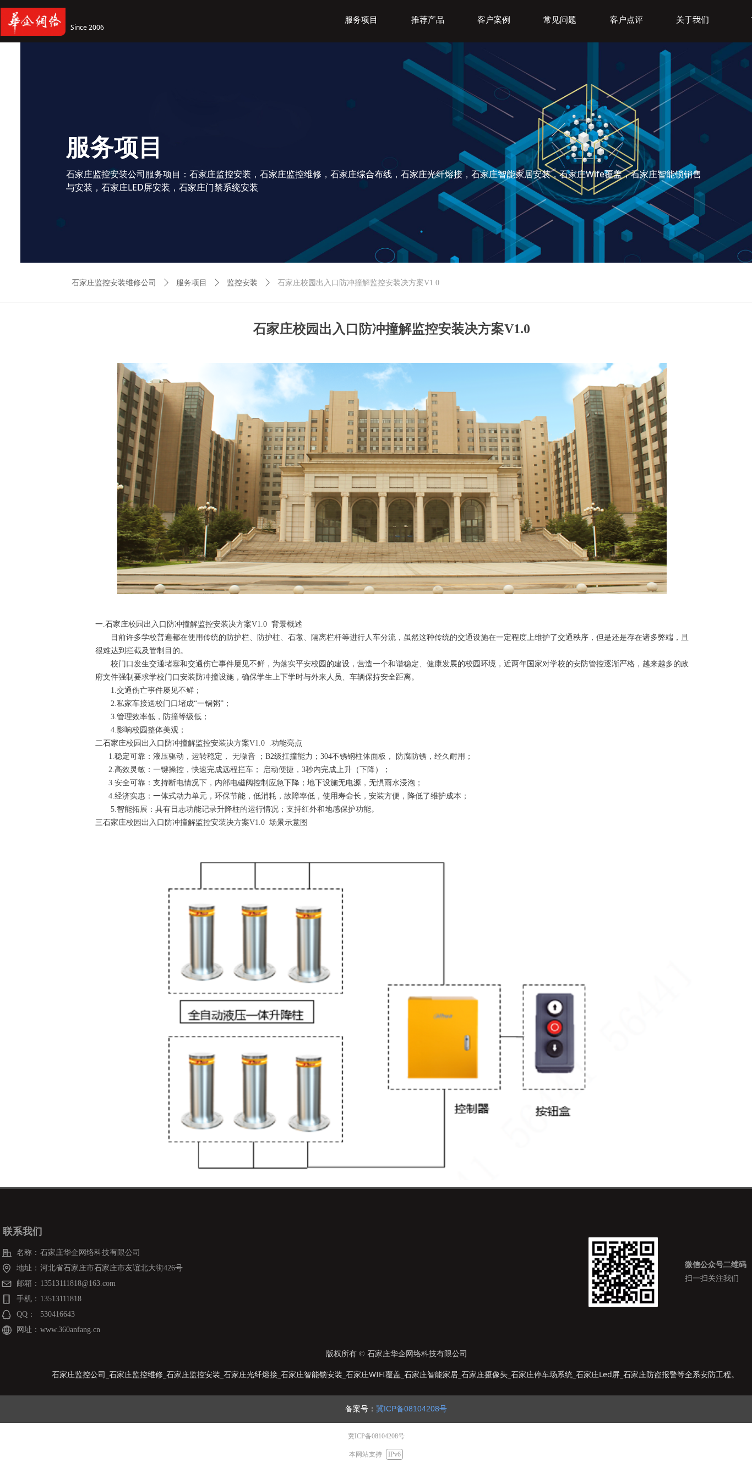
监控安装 (242, 283)
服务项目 (191, 283)
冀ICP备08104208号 (411, 1408)
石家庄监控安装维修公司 (114, 283)
